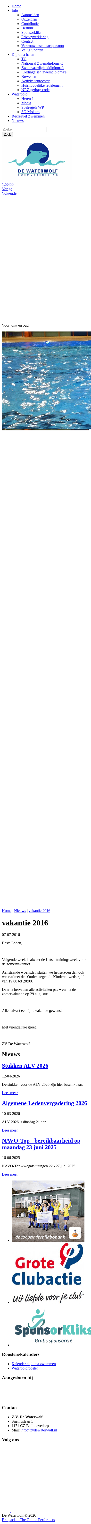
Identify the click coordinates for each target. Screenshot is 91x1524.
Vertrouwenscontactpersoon (42, 46)
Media (26, 103)
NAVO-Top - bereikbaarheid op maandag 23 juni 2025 (41, 1143)
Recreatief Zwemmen (28, 116)
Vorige (7, 189)
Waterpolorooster (25, 1368)
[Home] (38, 180)
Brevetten (28, 76)
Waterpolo (19, 94)
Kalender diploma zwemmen (34, 1364)
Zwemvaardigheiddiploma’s (42, 68)
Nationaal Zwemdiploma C (42, 63)
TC (23, 59)
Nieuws (18, 120)
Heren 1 (27, 98)
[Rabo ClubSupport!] (48, 1240)
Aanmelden (30, 15)
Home (16, 6)
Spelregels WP (32, 107)
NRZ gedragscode (35, 90)
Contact (27, 41)
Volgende (9, 193)
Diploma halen (23, 54)
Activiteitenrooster (35, 81)
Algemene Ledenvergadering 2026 (44, 1103)
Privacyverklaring (35, 37)
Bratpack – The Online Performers (28, 1520)
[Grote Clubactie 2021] (48, 1302)
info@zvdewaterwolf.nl (39, 1430)
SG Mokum (30, 112)
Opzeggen (29, 19)
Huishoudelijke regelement (41, 85)
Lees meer (10, 1093)
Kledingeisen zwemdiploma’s (43, 72)
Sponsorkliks (31, 32)
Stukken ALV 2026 (25, 1066)
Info (15, 10)
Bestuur (27, 28)
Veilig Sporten (32, 50)
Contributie (30, 24)
